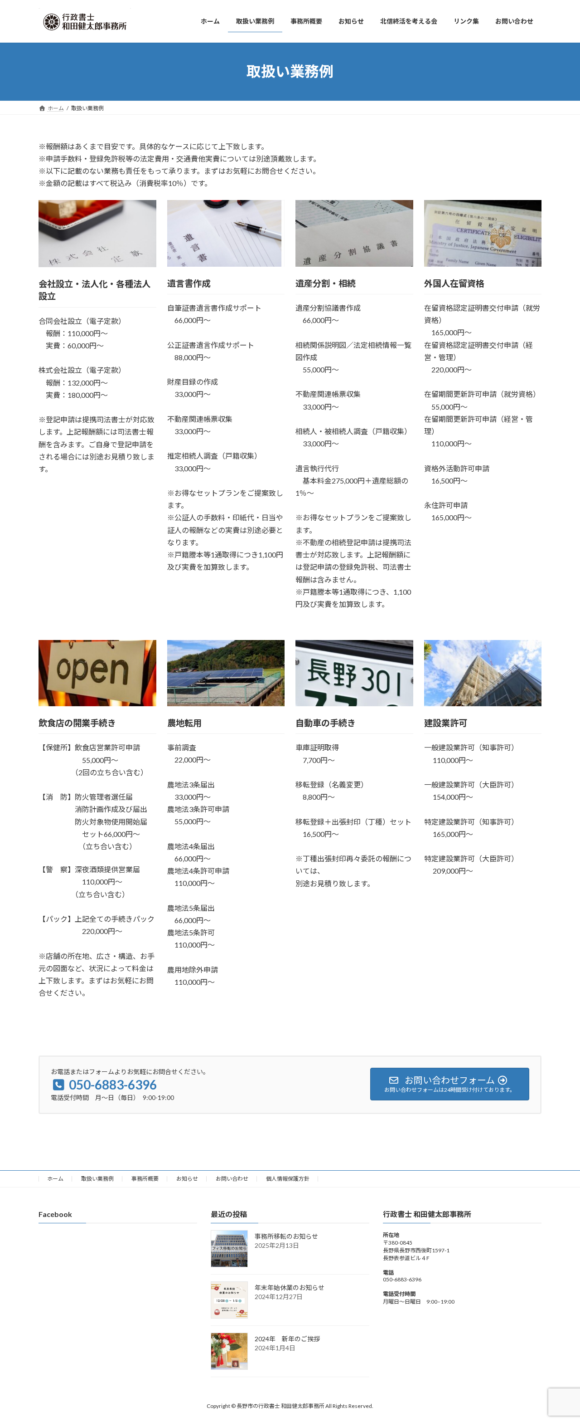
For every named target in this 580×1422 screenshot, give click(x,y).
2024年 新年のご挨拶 (287, 1339)
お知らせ (187, 1178)
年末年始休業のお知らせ (289, 1288)
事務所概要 (145, 1178)
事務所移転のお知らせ (286, 1237)
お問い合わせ (232, 1178)
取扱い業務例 (97, 1178)
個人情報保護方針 (287, 1178)
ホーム (55, 1178)
